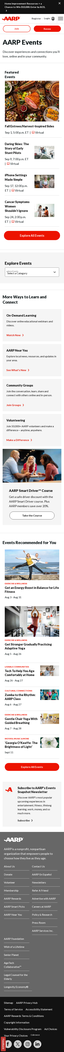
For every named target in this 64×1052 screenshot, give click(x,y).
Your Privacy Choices (16, 1035)
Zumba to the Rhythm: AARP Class (20, 697)
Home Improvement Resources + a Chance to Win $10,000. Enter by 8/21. (25, 5)
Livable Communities (17, 667)
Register (36, 18)
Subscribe (24, 820)
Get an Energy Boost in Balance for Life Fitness (32, 589)
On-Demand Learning (21, 315)
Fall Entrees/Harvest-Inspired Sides (29, 126)
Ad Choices (50, 1029)
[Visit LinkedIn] (37, 1044)
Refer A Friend (40, 890)
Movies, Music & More (17, 738)
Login (47, 18)
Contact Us (38, 866)
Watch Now (13, 335)
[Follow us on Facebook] (8, 1044)
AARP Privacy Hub (27, 1002)
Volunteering (15, 420)
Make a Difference (17, 439)
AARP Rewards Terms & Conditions (24, 1015)
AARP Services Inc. (42, 930)
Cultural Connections (18, 690)
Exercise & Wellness (16, 583)
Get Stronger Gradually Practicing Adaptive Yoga (28, 646)
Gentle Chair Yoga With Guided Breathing (21, 721)
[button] (60, 18)
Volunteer (9, 882)
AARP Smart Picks (14, 906)
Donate (8, 874)
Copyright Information (16, 1022)
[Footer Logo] (32, 839)
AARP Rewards (12, 898)
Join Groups (13, 405)
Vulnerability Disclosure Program (22, 1029)
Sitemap (8, 1002)
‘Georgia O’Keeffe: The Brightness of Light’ (21, 745)
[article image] (32, 120)
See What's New (16, 370)
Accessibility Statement (39, 1009)
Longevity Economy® (16, 986)
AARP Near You (17, 350)
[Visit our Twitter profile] (18, 1044)
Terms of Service (13, 1009)
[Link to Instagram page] (28, 1044)
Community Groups (19, 385)
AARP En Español (42, 874)
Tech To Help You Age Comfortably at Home (19, 673)
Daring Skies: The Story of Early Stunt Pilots (17, 148)
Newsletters (39, 882)
